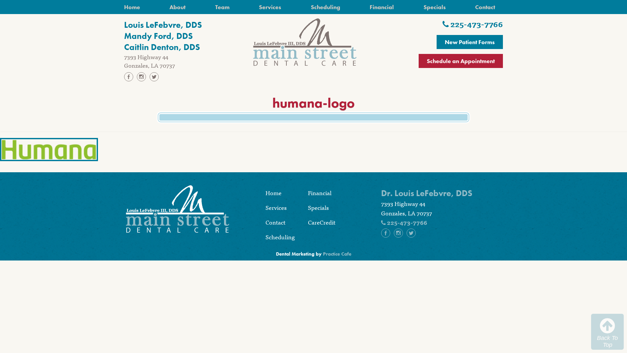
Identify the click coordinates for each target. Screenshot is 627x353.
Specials (435, 7)
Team (222, 7)
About (177, 7)
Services (270, 7)
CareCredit (321, 222)
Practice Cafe (337, 254)
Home (132, 7)
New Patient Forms (470, 42)
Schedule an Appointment (461, 61)
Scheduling (325, 7)
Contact (485, 7)
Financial (382, 7)
